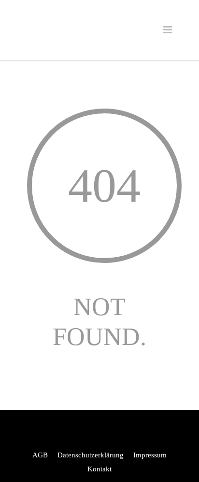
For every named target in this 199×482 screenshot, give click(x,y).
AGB (40, 455)
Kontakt (99, 469)
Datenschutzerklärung (90, 455)
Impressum (150, 455)
